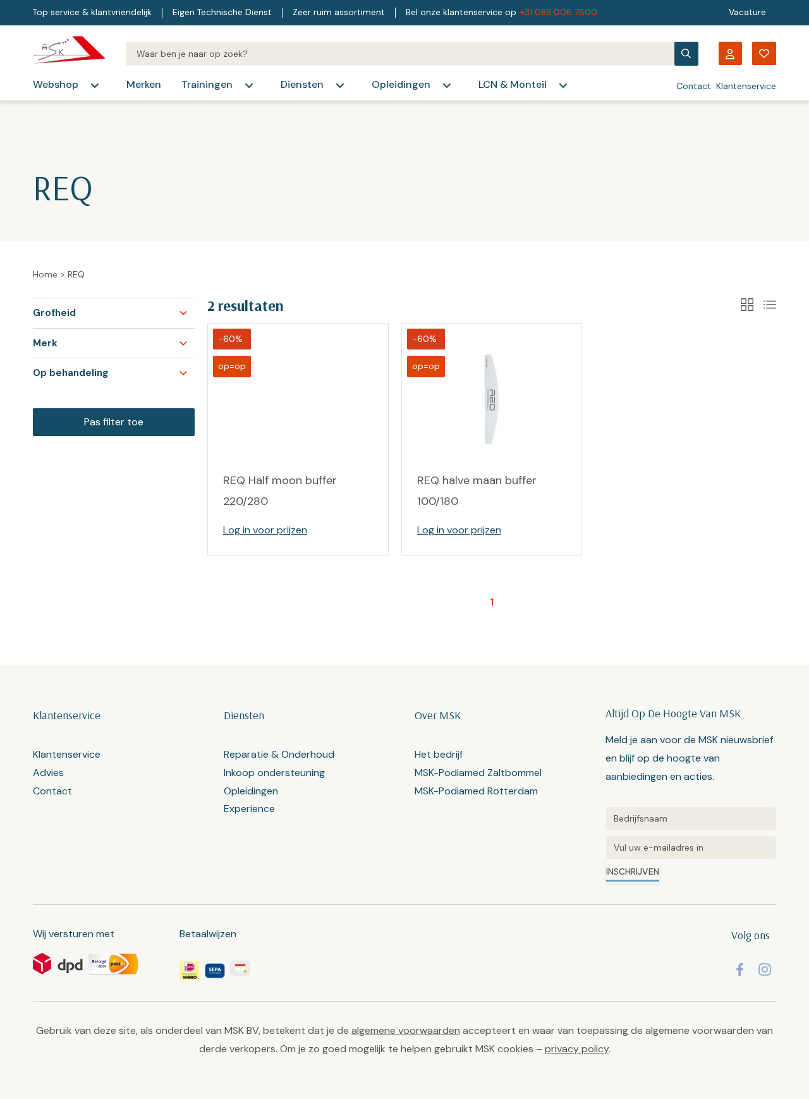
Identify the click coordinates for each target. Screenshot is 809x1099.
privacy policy (577, 1048)
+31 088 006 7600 (558, 12)
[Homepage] (69, 53)
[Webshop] (94, 85)
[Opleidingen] (446, 85)
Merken (143, 84)
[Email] (690, 847)
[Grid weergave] (747, 304)
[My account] (730, 53)
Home (45, 274)
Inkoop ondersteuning (274, 772)
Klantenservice (746, 86)
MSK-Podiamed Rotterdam (476, 791)
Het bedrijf (439, 754)
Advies (48, 772)
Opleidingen (401, 84)
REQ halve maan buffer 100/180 (477, 490)
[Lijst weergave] (769, 304)
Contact (693, 86)
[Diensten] (340, 85)
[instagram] (764, 969)
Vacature (747, 12)
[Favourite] (764, 53)
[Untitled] (690, 818)
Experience (249, 808)
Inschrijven (632, 871)
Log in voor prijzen (265, 530)
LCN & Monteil (512, 84)
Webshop (55, 84)
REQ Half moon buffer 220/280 (280, 490)
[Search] (400, 54)
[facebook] (739, 969)
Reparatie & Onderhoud (279, 754)
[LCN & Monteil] (563, 85)
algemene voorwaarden (405, 1030)
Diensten (302, 84)
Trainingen (207, 84)
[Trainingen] (249, 85)
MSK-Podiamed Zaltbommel (478, 772)
